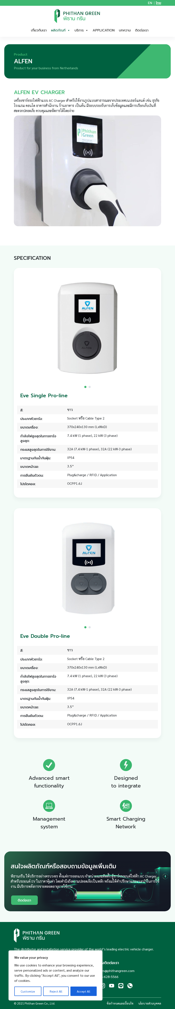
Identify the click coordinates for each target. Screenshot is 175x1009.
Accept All (83, 991)
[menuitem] (150, 3)
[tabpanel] (87, 328)
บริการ (79, 30)
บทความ (125, 30)
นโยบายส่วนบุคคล (149, 1003)
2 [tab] (90, 387)
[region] (55, 975)
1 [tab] (85, 387)
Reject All (56, 991)
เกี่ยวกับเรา (39, 30)
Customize (28, 991)
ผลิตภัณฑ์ (58, 30)
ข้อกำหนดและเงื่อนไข (120, 1003)
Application (104, 30)
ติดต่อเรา (142, 30)
